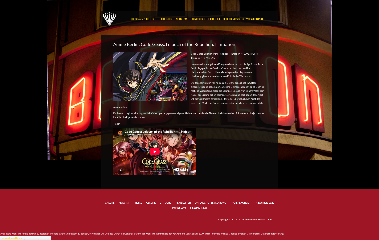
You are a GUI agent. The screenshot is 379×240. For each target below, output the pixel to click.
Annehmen (31, 238)
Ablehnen (44, 238)
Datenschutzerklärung (12, 238)
